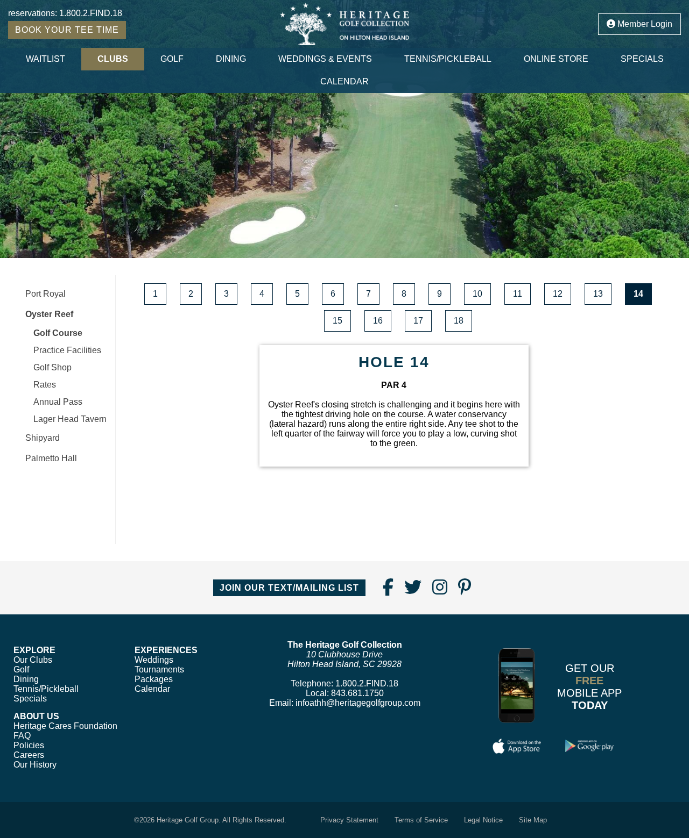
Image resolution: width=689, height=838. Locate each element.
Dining (231, 58)
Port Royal (45, 293)
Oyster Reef (49, 314)
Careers (28, 755)
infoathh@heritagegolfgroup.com (358, 702)
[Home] (345, 24)
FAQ (22, 735)
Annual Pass (57, 401)
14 (638, 293)
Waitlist (45, 58)
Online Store (556, 58)
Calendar (344, 81)
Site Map (533, 820)
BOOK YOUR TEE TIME (67, 29)
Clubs (112, 58)
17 (418, 320)
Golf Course (57, 333)
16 (378, 320)
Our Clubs (32, 659)
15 (337, 320)
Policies (28, 745)
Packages (154, 679)
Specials (642, 58)
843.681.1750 (357, 693)
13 (598, 293)
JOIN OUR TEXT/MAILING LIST (289, 587)
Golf (172, 58)
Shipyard (42, 437)
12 (558, 293)
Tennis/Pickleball (447, 58)
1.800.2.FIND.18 (90, 13)
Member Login (643, 23)
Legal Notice (483, 820)
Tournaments (159, 669)
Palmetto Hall (51, 458)
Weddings (154, 659)
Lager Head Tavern (70, 419)
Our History (35, 764)
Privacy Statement (349, 820)
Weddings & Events (325, 58)
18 (458, 320)
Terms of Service (421, 820)
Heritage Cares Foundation (65, 725)
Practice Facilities (67, 350)
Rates (44, 384)
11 (517, 293)
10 (477, 293)
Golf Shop (52, 367)
